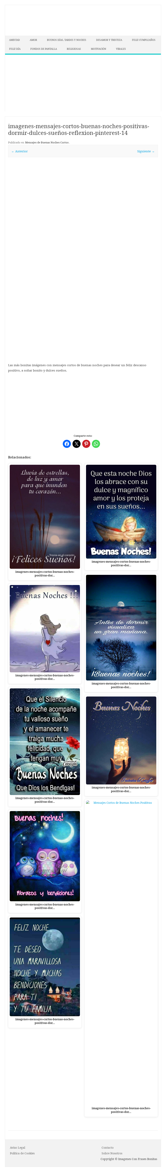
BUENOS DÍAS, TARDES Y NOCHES (66, 40)
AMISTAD (14, 40)
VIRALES (121, 49)
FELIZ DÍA (14, 49)
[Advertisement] (83, 83)
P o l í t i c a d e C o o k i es (22, 1153)
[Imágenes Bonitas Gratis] (35, 34)
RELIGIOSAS (74, 49)
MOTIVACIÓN (98, 49)
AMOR (33, 40)
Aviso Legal (17, 1147)
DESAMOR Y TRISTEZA (109, 40)
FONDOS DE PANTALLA (43, 49)
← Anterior (19, 151)
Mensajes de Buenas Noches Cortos (47, 142)
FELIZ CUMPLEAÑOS (143, 40)
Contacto (108, 1147)
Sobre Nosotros (112, 1153)
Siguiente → (146, 151)
